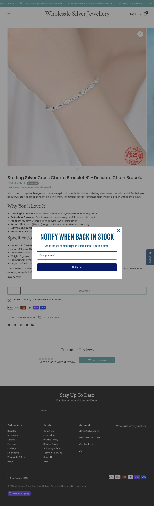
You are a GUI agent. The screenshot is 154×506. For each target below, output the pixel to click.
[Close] (118, 230)
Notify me (77, 267)
